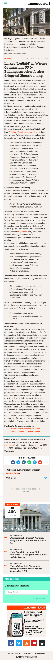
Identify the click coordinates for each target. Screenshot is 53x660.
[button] (5, 2)
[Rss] (26, 643)
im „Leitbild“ (22, 232)
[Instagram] (42, 643)
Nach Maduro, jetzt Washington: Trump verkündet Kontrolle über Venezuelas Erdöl (26, 568)
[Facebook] (11, 643)
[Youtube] (34, 643)
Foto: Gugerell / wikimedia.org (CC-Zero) (15, 53)
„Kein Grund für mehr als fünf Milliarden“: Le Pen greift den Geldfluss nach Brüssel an (28, 554)
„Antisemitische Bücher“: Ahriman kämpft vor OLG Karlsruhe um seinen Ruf (28, 540)
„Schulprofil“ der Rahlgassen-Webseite (24, 132)
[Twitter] (19, 643)
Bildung (8, 58)
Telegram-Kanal (11, 473)
